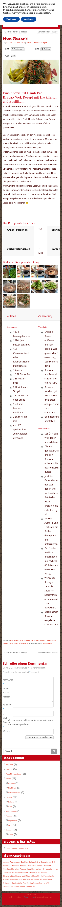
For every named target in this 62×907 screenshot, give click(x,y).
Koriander (43, 872)
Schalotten (35, 879)
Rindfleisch (12, 788)
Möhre (27, 876)
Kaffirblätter (16, 872)
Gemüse (36, 42)
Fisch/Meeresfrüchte (13, 774)
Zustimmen (11, 19)
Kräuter (11, 802)
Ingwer (55, 869)
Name (5, 706)
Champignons (46, 862)
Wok (47, 883)
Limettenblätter (9, 876)
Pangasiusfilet (48, 876)
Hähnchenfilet (47, 869)
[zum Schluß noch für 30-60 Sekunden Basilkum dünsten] (37, 292)
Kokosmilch (34, 872)
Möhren (34, 876)
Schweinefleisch (14, 793)
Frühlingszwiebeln (36, 865)
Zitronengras (8, 886)
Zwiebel (22, 886)
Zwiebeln (29, 886)
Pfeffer (19, 879)
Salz (28, 879)
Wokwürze (23, 643)
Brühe (37, 862)
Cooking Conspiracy (44, 897)
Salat (10, 806)
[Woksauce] (9, 292)
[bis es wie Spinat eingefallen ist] (9, 306)
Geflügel (11, 783)
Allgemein (9, 765)
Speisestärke (17, 883)
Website (5, 731)
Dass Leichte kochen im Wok (17, 848)
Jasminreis (7, 872)
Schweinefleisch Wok (48, 31)
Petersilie (13, 879)
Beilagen (9, 769)
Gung (28, 869)
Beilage (32, 862)
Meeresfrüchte (11, 811)
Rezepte (44, 42)
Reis (16, 643)
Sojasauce (7, 883)
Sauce (10, 834)
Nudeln (40, 876)
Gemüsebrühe (8, 869)
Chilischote (51, 640)
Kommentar (5, 681)
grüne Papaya (20, 869)
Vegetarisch (12, 820)
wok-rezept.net (15, 897)
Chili (53, 862)
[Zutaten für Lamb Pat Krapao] (9, 277)
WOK (10, 825)
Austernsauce (16, 640)
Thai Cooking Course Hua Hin (34, 883)
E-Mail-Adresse (5, 720)
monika (9, 42)
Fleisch (29, 42)
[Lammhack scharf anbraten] (37, 277)
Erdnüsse (16, 865)
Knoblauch (25, 872)
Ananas (6, 862)
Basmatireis (39, 640)
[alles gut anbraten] (23, 292)
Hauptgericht (36, 869)
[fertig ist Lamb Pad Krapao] (23, 306)
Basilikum (28, 640)
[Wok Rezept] (31, 82)
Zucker (16, 886)
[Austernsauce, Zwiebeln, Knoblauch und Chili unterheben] (51, 277)
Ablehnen (28, 19)
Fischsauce (8, 643)
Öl (34, 886)
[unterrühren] (51, 292)
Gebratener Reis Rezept (15, 31)
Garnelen (47, 865)
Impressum (31, 894)
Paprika (6, 879)
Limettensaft (20, 876)
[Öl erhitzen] (23, 277)
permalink (47, 643)
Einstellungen (17, 9)
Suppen (9, 830)
